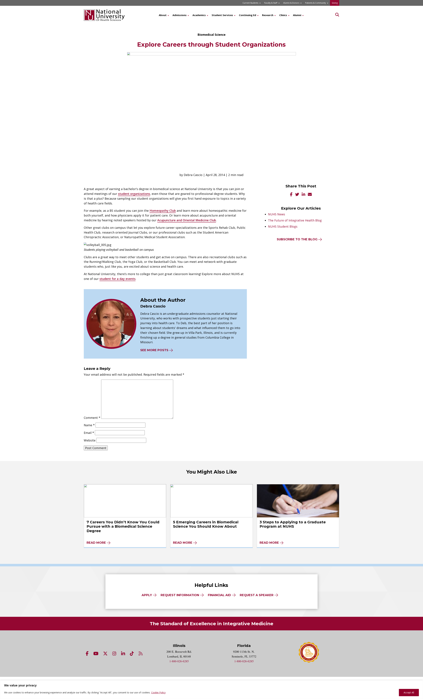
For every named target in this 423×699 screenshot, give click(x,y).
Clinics (283, 15)
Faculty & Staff (270, 2)
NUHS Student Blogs (282, 226)
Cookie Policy (158, 692)
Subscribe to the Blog (297, 239)
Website (90, 440)
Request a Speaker (256, 595)
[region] (211, 689)
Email (89, 433)
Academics (199, 15)
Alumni (297, 15)
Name (89, 425)
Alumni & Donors (291, 2)
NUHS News (276, 214)
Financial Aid (219, 595)
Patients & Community (315, 2)
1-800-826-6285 (179, 661)
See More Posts (154, 350)
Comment (92, 418)
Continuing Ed (247, 15)
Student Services (222, 15)
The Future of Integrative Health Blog (295, 220)
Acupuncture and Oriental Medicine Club (186, 220)
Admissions (180, 15)
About (163, 15)
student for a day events (117, 279)
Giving (335, 2)
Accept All (409, 692)
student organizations (134, 194)
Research (267, 15)
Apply (147, 595)
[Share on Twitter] (297, 194)
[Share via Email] (310, 194)
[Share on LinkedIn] (303, 194)
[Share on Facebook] (291, 194)
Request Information (180, 595)
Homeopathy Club (163, 211)
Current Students (250, 2)
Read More (96, 543)
